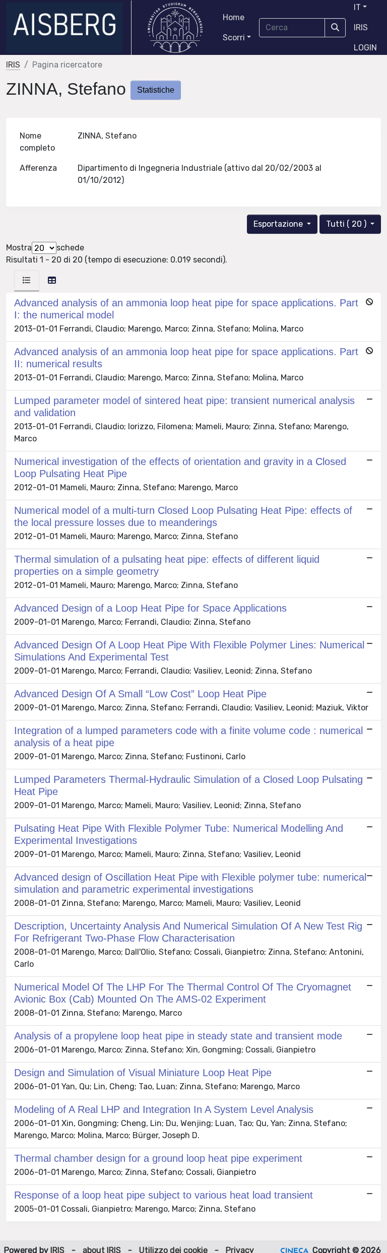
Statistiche (155, 90)
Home (233, 17)
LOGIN (365, 47)
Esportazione (279, 224)
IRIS (361, 27)
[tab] (26, 280)
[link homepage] (69, 28)
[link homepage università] (175, 28)
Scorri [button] (234, 37)
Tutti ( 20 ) (347, 224)
